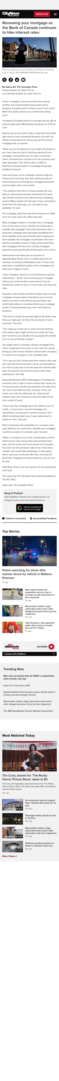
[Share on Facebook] (11, 80)
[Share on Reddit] (17, 80)
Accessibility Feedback (45, 518)
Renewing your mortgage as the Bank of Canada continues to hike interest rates (29, 28)
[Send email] (23, 80)
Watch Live (42, 14)
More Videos (8, 856)
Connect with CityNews (15, 654)
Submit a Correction (16, 518)
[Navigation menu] (55, 14)
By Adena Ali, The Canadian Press (20, 87)
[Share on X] (4, 80)
